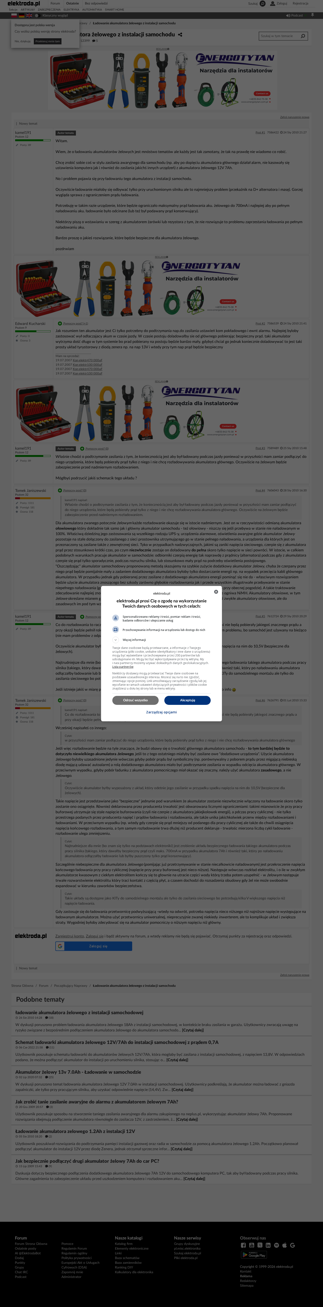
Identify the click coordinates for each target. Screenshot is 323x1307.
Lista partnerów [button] (122, 667)
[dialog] (161, 653)
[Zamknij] (216, 591)
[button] (161, 640)
